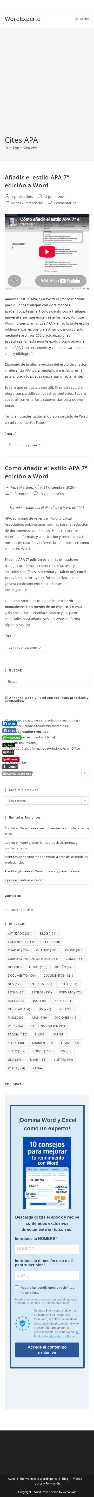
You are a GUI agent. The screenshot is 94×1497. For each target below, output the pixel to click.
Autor (11, 1479)
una (15, 1060)
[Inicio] (6, 147)
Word (16, 1068)
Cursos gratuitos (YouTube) (29, 731)
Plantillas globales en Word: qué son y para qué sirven (43, 871)
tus (65, 1051)
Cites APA (30, 147)
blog (48, 933)
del (15, 967)
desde (38, 967)
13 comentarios (51, 493)
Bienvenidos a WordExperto (38, 1479)
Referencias (34, 203)
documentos (58, 975)
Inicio (62, 1001)
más (39, 1018)
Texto (17, 1051)
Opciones (66, 1018)
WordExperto (23, 19)
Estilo (16, 992)
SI (40, 1034)
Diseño (64, 967)
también (42, 1043)
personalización (48, 1026)
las (44, 1009)
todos (42, 1051)
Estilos (42, 992)
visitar (63, 1060)
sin (59, 1034)
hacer (16, 1001)
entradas (41, 984)
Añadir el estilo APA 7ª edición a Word (37, 181)
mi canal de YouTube (27, 422)
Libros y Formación (47, 1483)
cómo (74, 959)
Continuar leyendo (27, 446)
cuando (47, 950)
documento (22, 975)
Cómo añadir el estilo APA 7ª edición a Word (46, 472)
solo (16, 1043)
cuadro (18, 950)
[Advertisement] (47, 85)
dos (15, 984)
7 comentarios (64, 203)
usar (38, 1060)
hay (39, 1001)
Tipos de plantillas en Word (24, 880)
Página (17, 1034)
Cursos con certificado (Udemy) (32, 737)
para (16, 1026)
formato (70, 992)
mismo (16, 1018)
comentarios (23, 942)
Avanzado (20, 933)
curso (74, 950)
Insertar (19, 1009)
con (52, 942)
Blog (65, 1479)
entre (68, 984)
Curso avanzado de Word (33, 959)
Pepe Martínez (22, 196)
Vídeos (15, 203)
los (66, 1009)
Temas (70, 1043)
